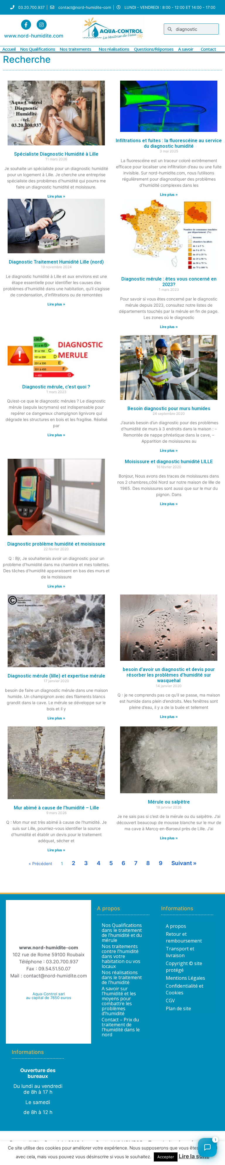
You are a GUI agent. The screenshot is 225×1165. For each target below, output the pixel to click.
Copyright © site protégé (184, 966)
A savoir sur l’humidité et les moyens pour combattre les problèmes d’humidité (119, 1001)
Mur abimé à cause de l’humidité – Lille (56, 808)
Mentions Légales (185, 978)
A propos (176, 926)
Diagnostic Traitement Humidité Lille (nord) (56, 262)
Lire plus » (56, 196)
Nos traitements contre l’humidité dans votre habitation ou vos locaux (121, 956)
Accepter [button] (165, 1156)
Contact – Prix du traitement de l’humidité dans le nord (121, 1027)
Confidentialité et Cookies (184, 989)
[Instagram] (42, 25)
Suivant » (184, 863)
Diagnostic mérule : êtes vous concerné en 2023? (169, 281)
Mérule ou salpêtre (169, 802)
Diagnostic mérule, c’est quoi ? (56, 387)
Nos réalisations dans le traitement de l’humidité (122, 977)
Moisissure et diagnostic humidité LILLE (169, 461)
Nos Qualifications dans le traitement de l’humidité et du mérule (122, 932)
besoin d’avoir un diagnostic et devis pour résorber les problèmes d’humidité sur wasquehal (169, 675)
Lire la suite (194, 1156)
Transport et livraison (180, 952)
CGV (170, 1000)
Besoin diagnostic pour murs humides (168, 408)
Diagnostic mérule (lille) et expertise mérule (56, 676)
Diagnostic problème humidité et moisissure (56, 544)
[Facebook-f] (26, 25)
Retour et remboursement (184, 937)
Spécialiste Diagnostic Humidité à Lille (56, 154)
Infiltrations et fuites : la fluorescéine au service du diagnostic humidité (169, 143)
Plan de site (178, 1008)
